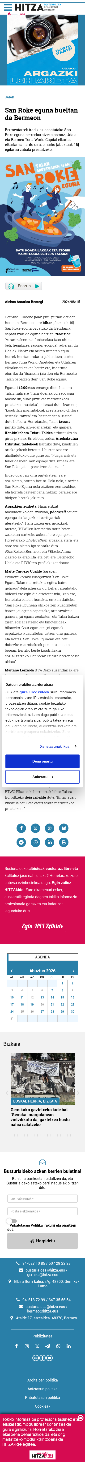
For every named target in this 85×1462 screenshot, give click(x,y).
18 (22, 1004)
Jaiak (9, 97)
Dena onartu (42, 761)
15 (78, 302)
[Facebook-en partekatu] (21, 828)
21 (52, 1004)
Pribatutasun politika (42, 1397)
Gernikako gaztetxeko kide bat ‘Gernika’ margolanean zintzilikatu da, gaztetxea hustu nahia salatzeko (40, 1117)
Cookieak (42, 1406)
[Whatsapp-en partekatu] (35, 842)
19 (32, 1004)
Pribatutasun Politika (26, 1225)
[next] (73, 971)
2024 (66, 302)
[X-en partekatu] (35, 828)
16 (72, 997)
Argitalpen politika (42, 1380)
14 (52, 997)
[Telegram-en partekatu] (21, 842)
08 (73, 302)
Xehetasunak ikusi (55, 746)
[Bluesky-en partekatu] (63, 828)
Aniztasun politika (43, 1389)
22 (62, 1004)
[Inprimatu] (63, 842)
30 (45, 983)
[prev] (11, 971)
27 (15, 983)
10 (12, 997)
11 (22, 997)
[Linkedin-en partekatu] (49, 842)
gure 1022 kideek (34, 692)
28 (25, 983)
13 (42, 997)
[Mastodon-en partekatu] (49, 828)
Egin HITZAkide (42, 926)
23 (72, 1004)
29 (35, 983)
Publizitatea (42, 1336)
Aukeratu (39, 777)
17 (12, 1004)
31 (55, 983)
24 (12, 1011)
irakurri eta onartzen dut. (41, 1227)
